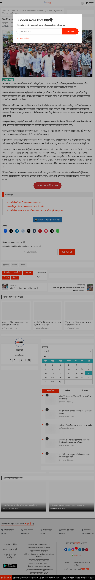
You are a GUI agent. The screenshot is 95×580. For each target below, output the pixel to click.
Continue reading (22, 38)
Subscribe (70, 31)
